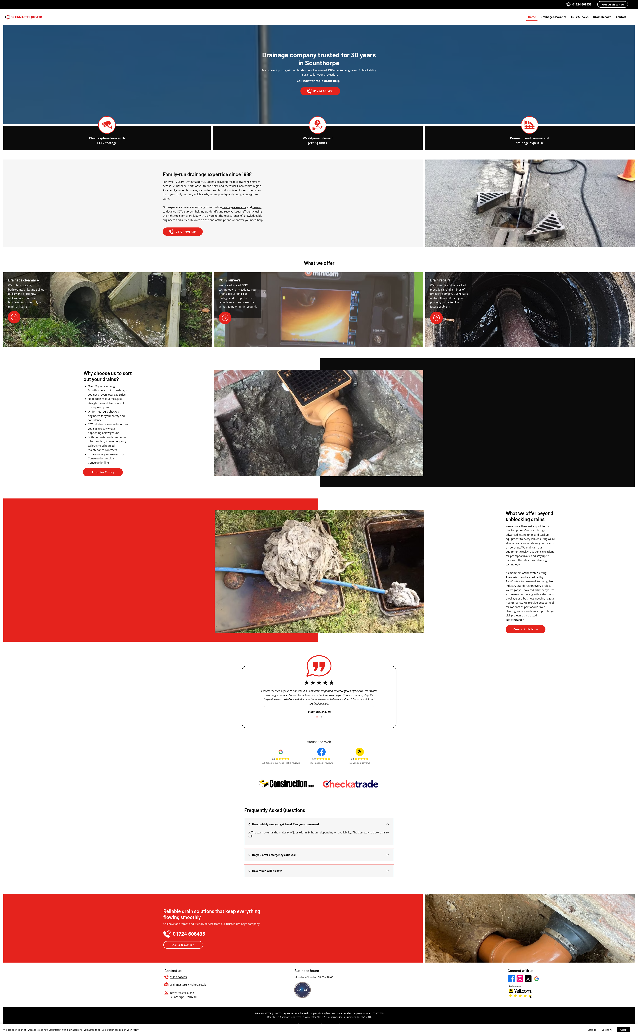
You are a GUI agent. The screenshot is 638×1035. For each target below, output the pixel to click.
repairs (257, 207)
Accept (623, 1029)
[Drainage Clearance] (14, 317)
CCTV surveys (185, 211)
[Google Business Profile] (536, 978)
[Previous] (265, 706)
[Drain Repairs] (436, 318)
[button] (612, 4)
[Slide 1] (317, 716)
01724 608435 (178, 977)
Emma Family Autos (315, 703)
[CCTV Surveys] (225, 318)
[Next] (373, 706)
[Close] (634, 1029)
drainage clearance (234, 207)
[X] (528, 978)
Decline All (606, 1029)
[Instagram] (520, 978)
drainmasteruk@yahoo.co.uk (188, 984)
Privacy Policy (131, 1029)
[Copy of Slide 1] (321, 716)
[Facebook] (511, 978)
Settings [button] (591, 1029)
